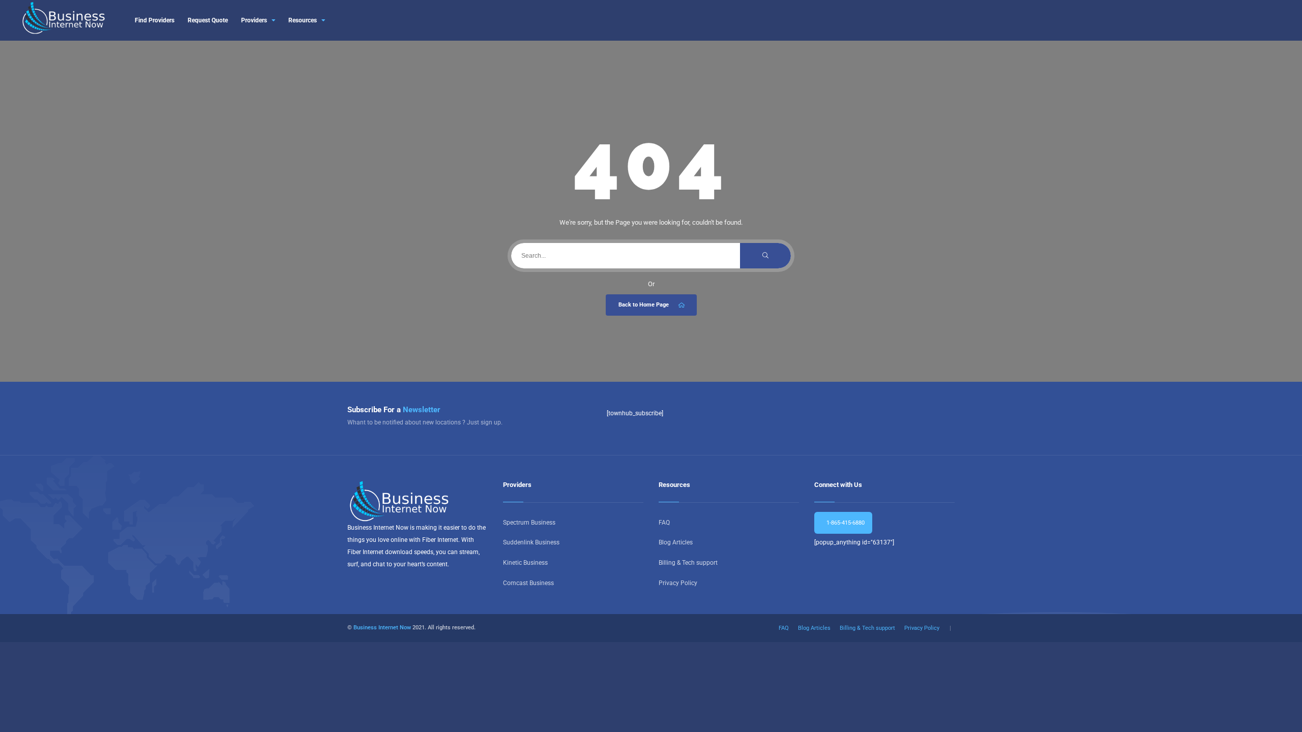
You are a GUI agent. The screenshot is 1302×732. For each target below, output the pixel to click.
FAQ (664, 522)
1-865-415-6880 (845, 523)
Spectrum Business (529, 522)
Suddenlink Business (531, 542)
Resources (302, 20)
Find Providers (154, 20)
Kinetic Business (525, 562)
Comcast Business (528, 583)
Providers (254, 20)
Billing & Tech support (688, 562)
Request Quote (208, 20)
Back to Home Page (643, 304)
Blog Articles (676, 542)
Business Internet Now (382, 627)
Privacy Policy (678, 583)
